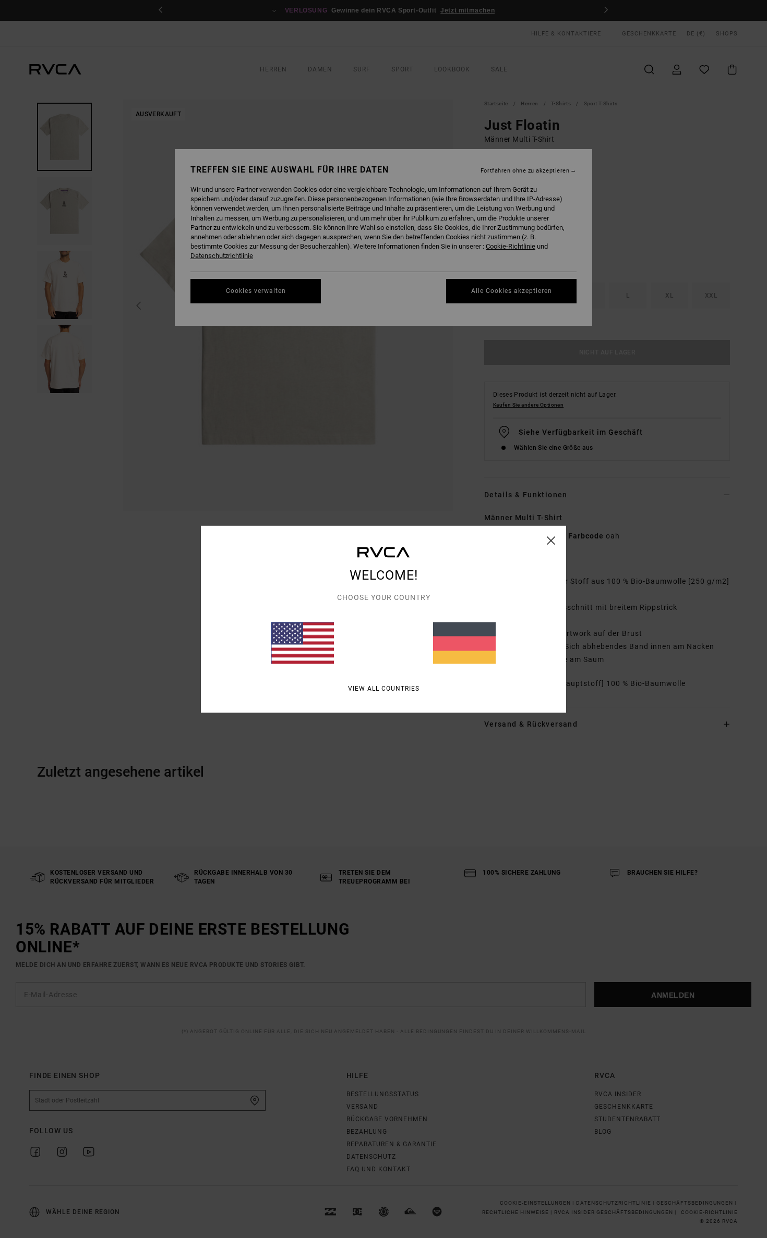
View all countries (384, 688)
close (551, 540)
